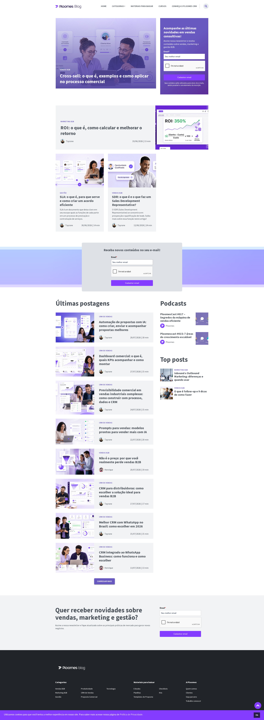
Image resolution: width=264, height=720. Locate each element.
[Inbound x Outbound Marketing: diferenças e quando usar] (166, 375)
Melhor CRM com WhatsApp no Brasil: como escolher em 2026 (121, 524)
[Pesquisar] (206, 6)
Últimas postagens (82, 303)
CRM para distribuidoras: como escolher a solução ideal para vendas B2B (121, 492)
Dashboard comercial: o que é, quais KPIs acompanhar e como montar (121, 360)
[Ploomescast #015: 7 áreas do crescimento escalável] (202, 338)
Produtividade (87, 688)
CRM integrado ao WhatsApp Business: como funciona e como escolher (122, 556)
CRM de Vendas (105, 316)
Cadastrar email (184, 77)
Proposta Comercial (89, 697)
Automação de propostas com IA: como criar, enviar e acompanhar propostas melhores (122, 326)
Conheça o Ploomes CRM (184, 6)
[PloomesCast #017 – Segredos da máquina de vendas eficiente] (202, 319)
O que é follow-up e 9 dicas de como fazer (190, 393)
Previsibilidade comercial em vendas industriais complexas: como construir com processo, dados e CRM (121, 396)
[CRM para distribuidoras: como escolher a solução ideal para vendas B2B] (75, 494)
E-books (137, 688)
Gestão (63, 193)
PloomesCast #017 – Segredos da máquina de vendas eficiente (175, 317)
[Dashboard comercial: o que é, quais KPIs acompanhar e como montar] (75, 361)
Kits (160, 692)
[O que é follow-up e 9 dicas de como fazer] (166, 393)
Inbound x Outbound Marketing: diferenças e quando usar (188, 376)
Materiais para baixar (142, 6)
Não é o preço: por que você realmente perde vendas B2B (120, 460)
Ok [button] (257, 715)
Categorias (118, 6)
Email (166, 51)
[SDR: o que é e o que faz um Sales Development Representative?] (132, 170)
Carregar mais (104, 581)
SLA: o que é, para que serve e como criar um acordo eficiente (80, 201)
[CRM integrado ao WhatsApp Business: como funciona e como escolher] (75, 558)
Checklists (163, 688)
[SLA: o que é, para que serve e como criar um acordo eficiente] (80, 170)
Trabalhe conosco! (193, 701)
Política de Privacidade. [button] (131, 714)
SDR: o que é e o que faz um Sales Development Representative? (131, 201)
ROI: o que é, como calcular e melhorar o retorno (101, 130)
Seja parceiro (191, 697)
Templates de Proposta (143, 697)
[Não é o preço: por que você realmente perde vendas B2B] (75, 462)
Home (103, 6)
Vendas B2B (117, 193)
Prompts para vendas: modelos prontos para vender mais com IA (123, 430)
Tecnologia (111, 688)
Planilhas (137, 692)
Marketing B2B (67, 121)
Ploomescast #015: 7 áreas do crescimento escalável (176, 335)
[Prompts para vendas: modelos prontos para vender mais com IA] (75, 432)
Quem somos (191, 688)
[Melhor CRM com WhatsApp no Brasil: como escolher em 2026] (75, 526)
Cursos (162, 6)
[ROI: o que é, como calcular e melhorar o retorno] (181, 127)
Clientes (189, 692)
